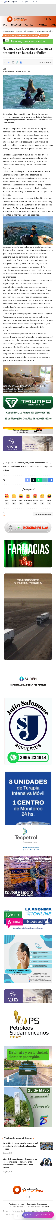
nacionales (15, 466)
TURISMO (44, 35)
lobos (48, 463)
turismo (6, 470)
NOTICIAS (33, 35)
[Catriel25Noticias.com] (17, 19)
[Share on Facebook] (9, 62)
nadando (25, 466)
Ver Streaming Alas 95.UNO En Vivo (39, 1215)
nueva (39, 466)
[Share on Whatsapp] (39, 480)
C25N (4, 69)
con (26, 463)
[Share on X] (13, 62)
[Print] (21, 62)
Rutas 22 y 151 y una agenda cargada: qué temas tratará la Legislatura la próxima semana (20, 1146)
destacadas (40, 463)
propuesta (47, 466)
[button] (5, 19)
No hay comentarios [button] (44, 514)
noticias (33, 466)
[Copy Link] (17, 62)
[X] (29, 1197)
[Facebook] (26, 1197)
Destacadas (9, 35)
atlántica (20, 463)
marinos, (6, 466)
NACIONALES (22, 35)
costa (31, 463)
